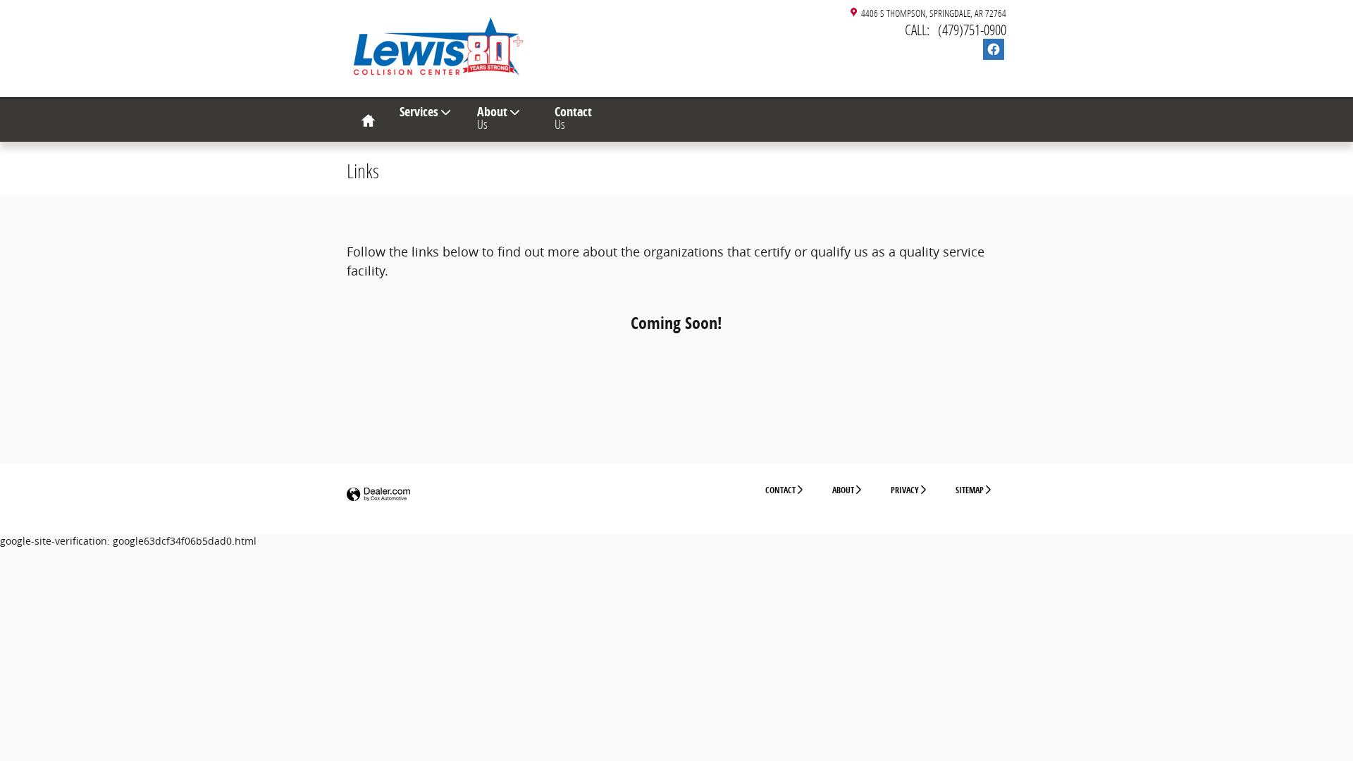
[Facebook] (993, 49)
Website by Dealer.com (378, 495)
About (492, 117)
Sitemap (970, 490)
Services (419, 111)
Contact (573, 117)
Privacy (905, 490)
